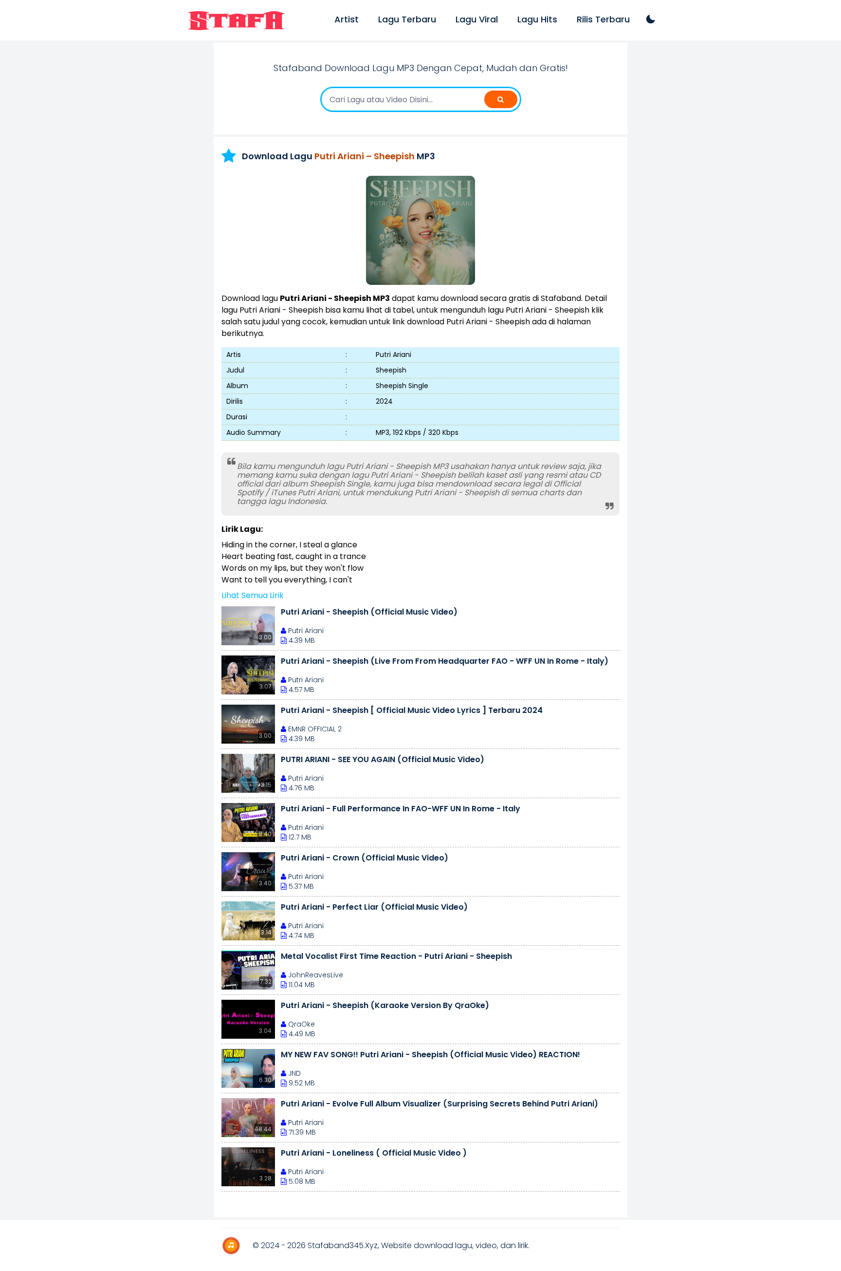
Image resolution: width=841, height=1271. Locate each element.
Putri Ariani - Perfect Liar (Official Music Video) (374, 907)
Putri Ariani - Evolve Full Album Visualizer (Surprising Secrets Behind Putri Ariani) (439, 1103)
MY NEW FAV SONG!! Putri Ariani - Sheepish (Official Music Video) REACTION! (430, 1054)
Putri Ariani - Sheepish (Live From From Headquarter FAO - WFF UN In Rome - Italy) (444, 661)
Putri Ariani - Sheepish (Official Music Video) (369, 611)
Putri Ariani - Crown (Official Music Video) (364, 857)
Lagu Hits (537, 19)
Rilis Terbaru (603, 19)
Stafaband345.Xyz (343, 1245)
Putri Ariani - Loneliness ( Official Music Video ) (374, 1153)
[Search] (500, 99)
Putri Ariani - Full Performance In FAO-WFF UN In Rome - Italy (400, 808)
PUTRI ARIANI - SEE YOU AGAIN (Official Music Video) (382, 759)
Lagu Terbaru (407, 19)
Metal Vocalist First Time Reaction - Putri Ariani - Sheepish (396, 956)
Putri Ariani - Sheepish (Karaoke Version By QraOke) (385, 1005)
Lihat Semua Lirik (252, 595)
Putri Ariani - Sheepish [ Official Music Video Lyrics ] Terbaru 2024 (412, 710)
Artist (346, 19)
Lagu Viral (477, 19)
